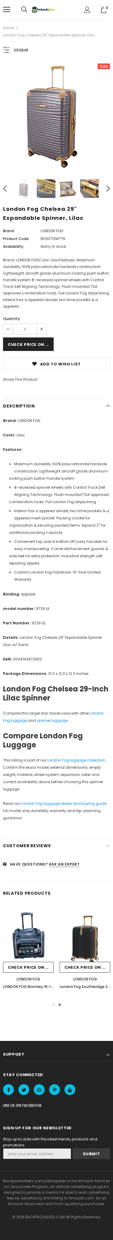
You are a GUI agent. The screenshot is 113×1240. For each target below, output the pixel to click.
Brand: (9, 230)
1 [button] (53, 1004)
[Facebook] (8, 1089)
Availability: (13, 246)
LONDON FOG (52, 230)
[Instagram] (39, 1089)
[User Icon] (87, 10)
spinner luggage (52, 720)
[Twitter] (23, 1089)
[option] (56, 116)
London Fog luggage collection (76, 760)
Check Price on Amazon (31, 344)
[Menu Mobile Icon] (6, 9)
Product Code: (16, 238)
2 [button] (59, 1004)
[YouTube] (69, 1089)
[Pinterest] (54, 1089)
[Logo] (44, 9)
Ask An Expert (64, 864)
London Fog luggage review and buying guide (63, 803)
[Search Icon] (24, 10)
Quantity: (12, 318)
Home (8, 27)
